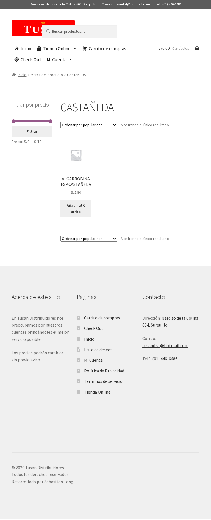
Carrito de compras (107, 49)
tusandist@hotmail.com (132, 4)
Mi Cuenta (56, 60)
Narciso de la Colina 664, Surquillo (71, 4)
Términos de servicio (103, 381)
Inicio (26, 49)
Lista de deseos (98, 349)
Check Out (31, 60)
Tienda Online (57, 49)
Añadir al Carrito (76, 208)
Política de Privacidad (104, 371)
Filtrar (32, 131)
